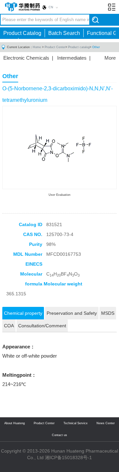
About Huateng (14, 423)
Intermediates (72, 58)
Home (37, 47)
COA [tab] (9, 325)
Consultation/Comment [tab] (42, 325)
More (110, 58)
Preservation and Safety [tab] (72, 313)
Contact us (59, 435)
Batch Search (64, 33)
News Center (106, 423)
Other (96, 47)
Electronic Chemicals (26, 58)
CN (51, 7)
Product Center (55, 47)
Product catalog (79, 47)
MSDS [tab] (107, 313)
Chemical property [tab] (23, 313)
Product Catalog (22, 33)
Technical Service (75, 423)
